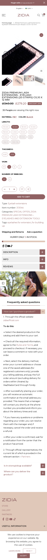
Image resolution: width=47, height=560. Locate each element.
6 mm (31, 132)
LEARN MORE (14, 551)
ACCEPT (23, 556)
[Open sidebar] (3, 283)
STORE (5, 506)
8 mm (22, 137)
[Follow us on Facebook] (3, 246)
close (44, 3)
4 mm (14, 132)
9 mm (5, 137)
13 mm (24, 127)
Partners (25, 456)
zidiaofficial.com (11, 320)
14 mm (33, 127)
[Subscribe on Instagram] (6, 246)
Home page (7, 23)
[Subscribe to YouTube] (8, 246)
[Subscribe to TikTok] (11, 246)
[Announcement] (22, 2)
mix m (5, 142)
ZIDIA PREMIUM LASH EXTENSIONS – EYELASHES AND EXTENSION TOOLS (21, 215)
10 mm (6, 127)
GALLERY (6, 510)
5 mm (23, 132)
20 (4, 179)
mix (30, 137)
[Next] (41, 53)
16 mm (5, 132)
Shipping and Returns (13, 232)
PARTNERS (7, 514)
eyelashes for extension (19, 222)
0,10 (12, 154)
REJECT (29, 551)
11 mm (14, 137)
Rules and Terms (24, 345)
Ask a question (34, 232)
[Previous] (6, 53)
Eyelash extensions (17, 203)
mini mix (15, 142)
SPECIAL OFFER (21, 212)
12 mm (15, 127)
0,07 (5, 154)
